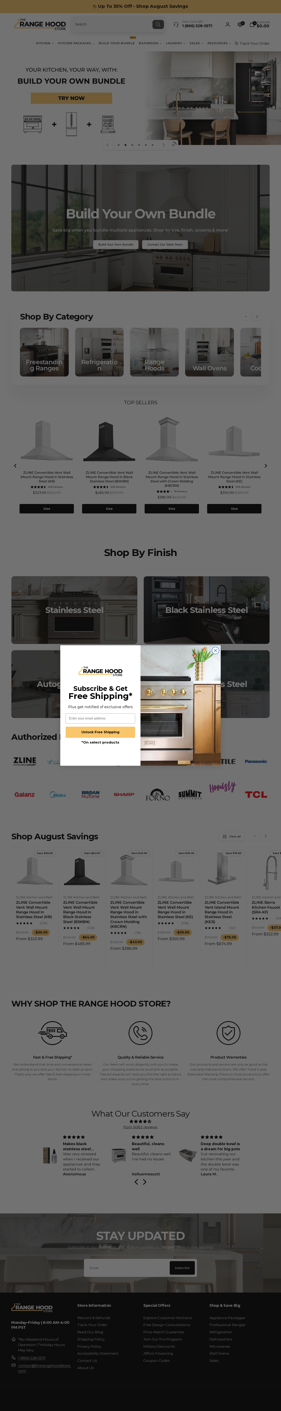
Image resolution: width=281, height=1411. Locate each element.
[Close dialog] (215, 650)
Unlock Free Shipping (100, 732)
